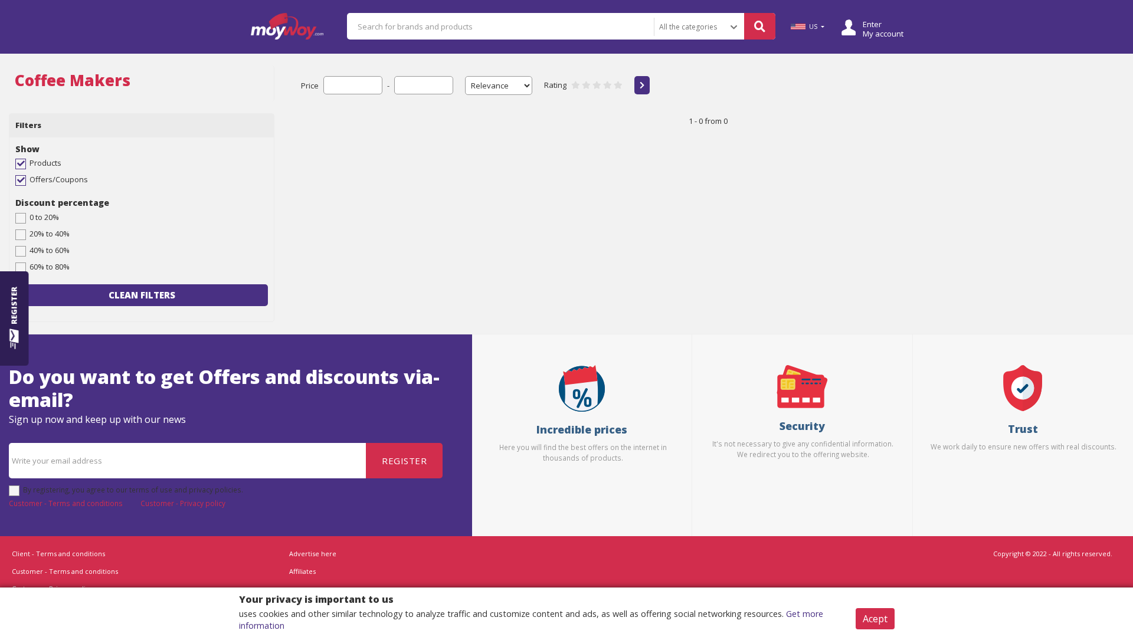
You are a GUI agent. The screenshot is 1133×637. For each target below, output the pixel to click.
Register (404, 461)
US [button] (813, 26)
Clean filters (142, 295)
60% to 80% (50, 266)
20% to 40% (50, 233)
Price (310, 85)
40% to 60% (50, 250)
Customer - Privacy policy (182, 503)
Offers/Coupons (59, 179)
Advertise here (312, 553)
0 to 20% (44, 217)
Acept (875, 618)
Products (45, 162)
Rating (555, 85)
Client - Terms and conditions (58, 553)
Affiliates (302, 571)
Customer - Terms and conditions (66, 503)
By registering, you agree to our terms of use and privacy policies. (133, 489)
